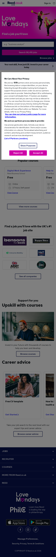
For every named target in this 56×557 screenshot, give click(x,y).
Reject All (18, 153)
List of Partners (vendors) (16, 138)
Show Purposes (28, 145)
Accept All (38, 153)
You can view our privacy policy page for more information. (25, 115)
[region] (28, 116)
